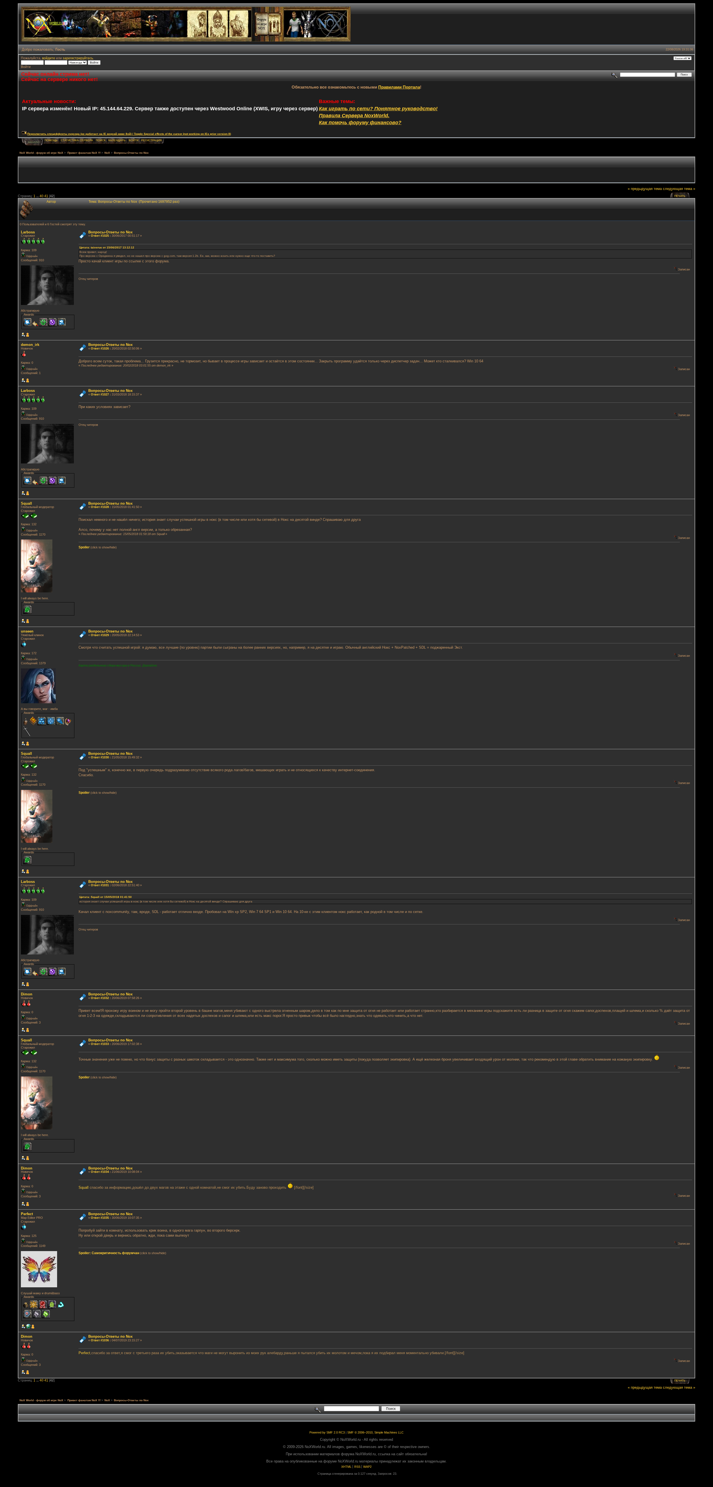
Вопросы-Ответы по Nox (110, 232)
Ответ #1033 (100, 1044)
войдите (48, 58)
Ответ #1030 (100, 757)
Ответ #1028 (100, 507)
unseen (27, 631)
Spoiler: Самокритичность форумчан (109, 1253)
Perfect (27, 1214)
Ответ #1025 (100, 235)
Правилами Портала (399, 87)
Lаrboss (28, 232)
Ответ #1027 (100, 394)
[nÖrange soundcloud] (28, 1327)
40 (41, 196)
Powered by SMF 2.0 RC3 (327, 1432)
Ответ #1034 (100, 1171)
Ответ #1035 (100, 1217)
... (38, 196)
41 (46, 196)
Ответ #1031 (100, 885)
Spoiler (84, 547)
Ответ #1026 (100, 348)
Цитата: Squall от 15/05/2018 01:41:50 (105, 896)
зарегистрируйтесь (78, 58)
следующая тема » (679, 189)
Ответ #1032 (100, 998)
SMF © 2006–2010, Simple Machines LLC (375, 1432)
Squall (26, 503)
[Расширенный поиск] (614, 74)
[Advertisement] (356, 169)
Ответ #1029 (100, 635)
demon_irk (30, 345)
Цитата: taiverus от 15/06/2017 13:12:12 (106, 247)
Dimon (26, 994)
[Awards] (27, 335)
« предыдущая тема (645, 189)
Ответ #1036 (100, 1340)
